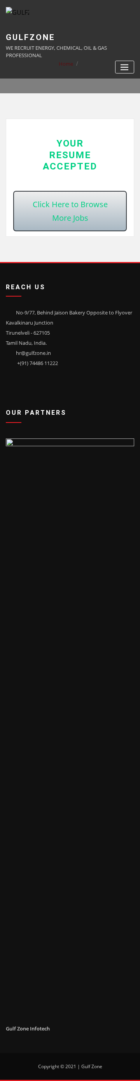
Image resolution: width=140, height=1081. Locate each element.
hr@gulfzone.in (33, 352)
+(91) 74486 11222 (37, 363)
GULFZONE (30, 37)
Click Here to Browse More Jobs (70, 211)
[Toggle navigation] (124, 67)
